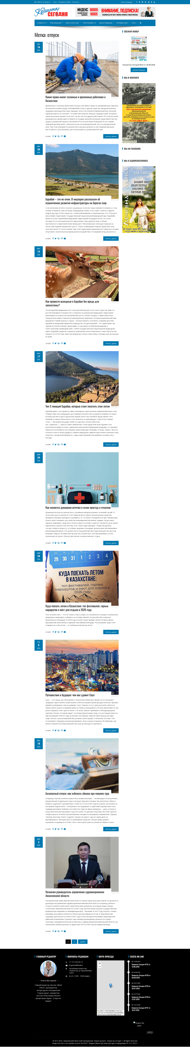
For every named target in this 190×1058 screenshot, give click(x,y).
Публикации (55, 23)
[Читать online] (139, 48)
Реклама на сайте (64, 2)
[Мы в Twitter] (139, 2)
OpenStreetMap (110, 1011)
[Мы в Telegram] (148, 2)
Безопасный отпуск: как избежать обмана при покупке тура (77, 793)
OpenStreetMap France (114, 1014)
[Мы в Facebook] (137, 2)
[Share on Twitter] (55, 136)
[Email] (64, 136)
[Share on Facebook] (53, 136)
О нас (55, 2)
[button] (110, 985)
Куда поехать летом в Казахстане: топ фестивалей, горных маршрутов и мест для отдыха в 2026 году (77, 608)
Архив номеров (139, 70)
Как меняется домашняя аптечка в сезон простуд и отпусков (78, 507)
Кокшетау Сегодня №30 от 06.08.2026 (141, 976)
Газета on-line (72, 23)
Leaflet (101, 1011)
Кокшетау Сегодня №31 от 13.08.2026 (141, 965)
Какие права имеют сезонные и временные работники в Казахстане (76, 99)
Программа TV (89, 23)
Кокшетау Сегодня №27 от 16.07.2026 (141, 1009)
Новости (41, 23)
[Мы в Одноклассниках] (151, 2)
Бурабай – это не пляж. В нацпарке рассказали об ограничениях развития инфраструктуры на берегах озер (76, 201)
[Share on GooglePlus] (59, 136)
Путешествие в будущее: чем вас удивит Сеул (70, 695)
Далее (82, 942)
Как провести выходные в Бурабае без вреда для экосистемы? (72, 303)
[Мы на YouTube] (154, 2)
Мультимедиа (105, 23)
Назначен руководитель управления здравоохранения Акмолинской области (75, 894)
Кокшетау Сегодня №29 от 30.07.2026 (141, 987)
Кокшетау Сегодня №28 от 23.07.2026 (141, 998)
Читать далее (110, 136)
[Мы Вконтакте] (145, 2)
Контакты (75, 2)
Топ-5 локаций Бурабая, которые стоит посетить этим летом (78, 406)
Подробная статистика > (150, 1032)
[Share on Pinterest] (62, 136)
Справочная (122, 23)
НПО (134, 23)
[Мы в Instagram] (142, 2)
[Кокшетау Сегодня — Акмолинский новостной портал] (51, 12)
